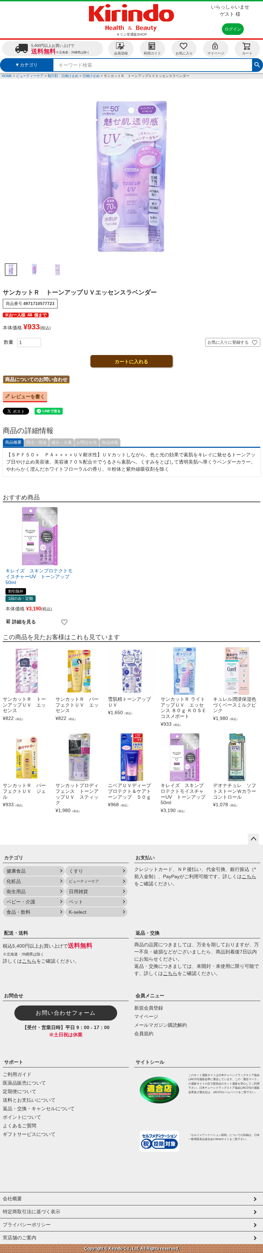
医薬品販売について (24, 1083)
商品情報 (110, 442)
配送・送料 (16, 933)
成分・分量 (61, 442)
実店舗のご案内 (19, 1237)
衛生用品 (16, 891)
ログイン (233, 29)
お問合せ (13, 995)
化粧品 (14, 881)
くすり (76, 871)
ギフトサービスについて (29, 1134)
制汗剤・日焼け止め (63, 76)
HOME (7, 76)
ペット (76, 901)
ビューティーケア (29, 76)
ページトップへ (253, 839)
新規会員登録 (148, 1008)
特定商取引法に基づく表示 (31, 1211)
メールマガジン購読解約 (160, 1025)
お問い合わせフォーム (66, 1013)
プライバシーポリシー (27, 1224)
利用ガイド (152, 53)
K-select (77, 912)
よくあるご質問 (19, 1125)
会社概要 (12, 1198)
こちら (249, 876)
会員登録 (121, 53)
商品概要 (13, 442)
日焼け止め (91, 76)
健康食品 (16, 871)
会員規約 (143, 1033)
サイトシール (150, 1062)
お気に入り (184, 53)
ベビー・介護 (21, 901)
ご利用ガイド (17, 1074)
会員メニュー (150, 995)
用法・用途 (36, 442)
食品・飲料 (18, 912)
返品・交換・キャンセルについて (39, 1108)
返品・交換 (148, 933)
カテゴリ (13, 857)
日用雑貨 (78, 891)
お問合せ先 (86, 442)
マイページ (215, 53)
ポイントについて (22, 1117)
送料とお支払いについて (29, 1100)
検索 (257, 64)
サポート (13, 1062)
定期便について (19, 1091)
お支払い (145, 857)
